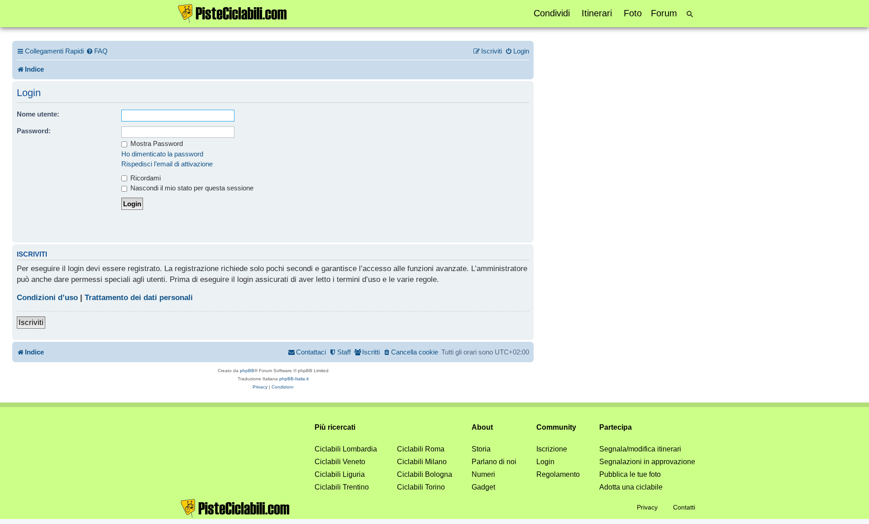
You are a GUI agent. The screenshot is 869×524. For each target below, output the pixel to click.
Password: (34, 131)
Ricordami (145, 178)
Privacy (647, 507)
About (482, 427)
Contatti (684, 507)
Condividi (552, 13)
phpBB (247, 370)
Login (545, 462)
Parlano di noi (494, 462)
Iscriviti (31, 322)
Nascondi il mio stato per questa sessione (191, 188)
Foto (633, 13)
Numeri (483, 474)
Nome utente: (38, 114)
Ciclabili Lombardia (346, 449)
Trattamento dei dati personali (139, 297)
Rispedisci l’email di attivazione (167, 164)
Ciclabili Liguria (340, 474)
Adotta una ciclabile (631, 487)
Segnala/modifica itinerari (640, 449)
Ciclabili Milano (422, 462)
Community (556, 427)
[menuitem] (97, 51)
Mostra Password (156, 143)
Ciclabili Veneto (340, 462)
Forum (664, 13)
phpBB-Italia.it (294, 378)
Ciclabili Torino (421, 487)
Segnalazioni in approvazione (647, 462)
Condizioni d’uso (47, 297)
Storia (481, 449)
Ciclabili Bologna (424, 474)
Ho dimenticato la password (162, 154)
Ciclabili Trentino (342, 487)
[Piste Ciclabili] (232, 12)
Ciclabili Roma (420, 449)
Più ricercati (335, 427)
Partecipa (615, 427)
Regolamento (558, 474)
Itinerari (597, 13)
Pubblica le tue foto (630, 474)
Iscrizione (551, 449)
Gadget (483, 487)
